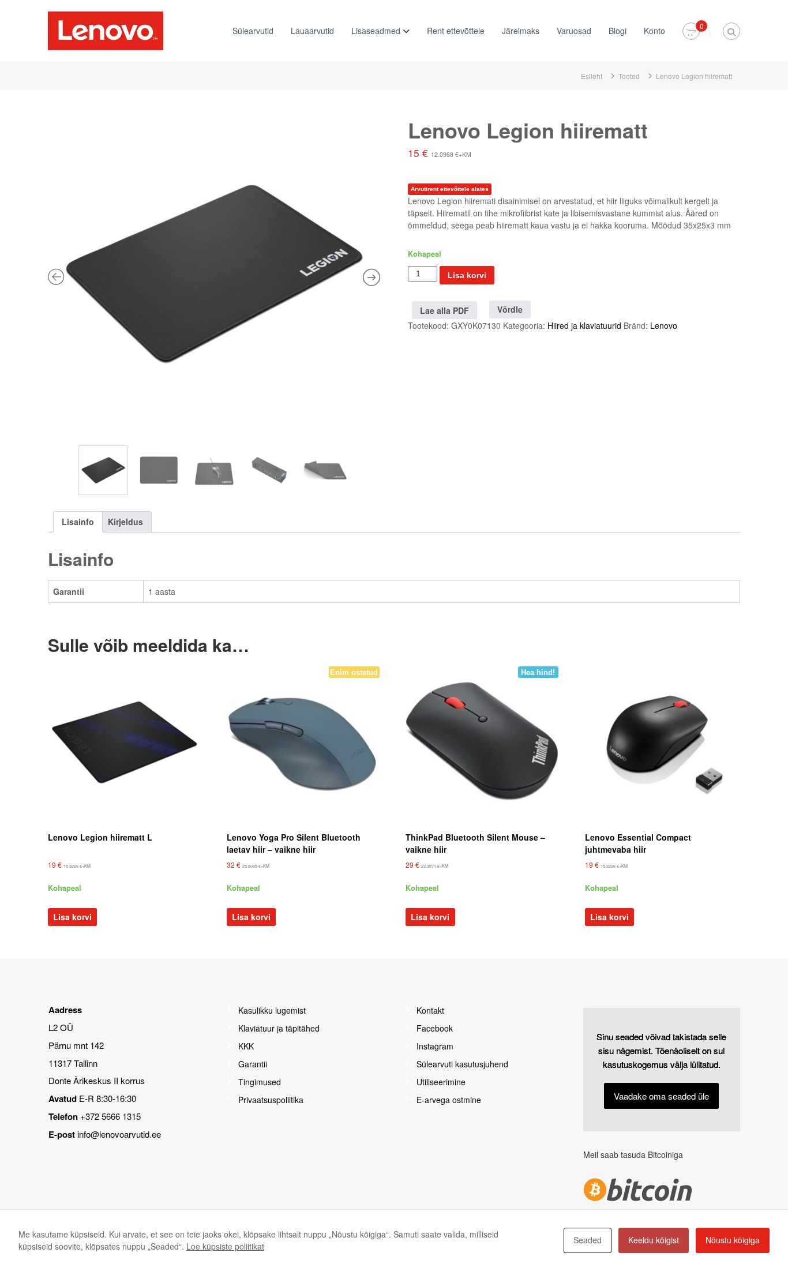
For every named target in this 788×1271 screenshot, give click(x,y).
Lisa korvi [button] (72, 917)
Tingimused (259, 1082)
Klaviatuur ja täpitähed (279, 1028)
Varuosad (574, 30)
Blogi (617, 30)
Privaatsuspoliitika (270, 1099)
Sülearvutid (252, 30)
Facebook (434, 1028)
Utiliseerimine (441, 1082)
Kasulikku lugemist (272, 1010)
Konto (654, 30)
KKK (246, 1046)
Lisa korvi (467, 275)
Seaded (587, 1240)
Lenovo (663, 325)
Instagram (434, 1046)
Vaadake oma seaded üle (661, 1096)
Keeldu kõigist (653, 1240)
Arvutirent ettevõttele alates (450, 189)
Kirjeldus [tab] (125, 521)
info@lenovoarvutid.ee (119, 1134)
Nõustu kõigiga (733, 1240)
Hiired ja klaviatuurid (584, 325)
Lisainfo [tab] (78, 521)
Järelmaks (520, 30)
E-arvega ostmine (448, 1099)
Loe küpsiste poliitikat (225, 1246)
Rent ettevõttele (456, 30)
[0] (691, 32)
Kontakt (430, 1010)
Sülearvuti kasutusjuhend (462, 1064)
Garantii (252, 1064)
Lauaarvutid (312, 30)
